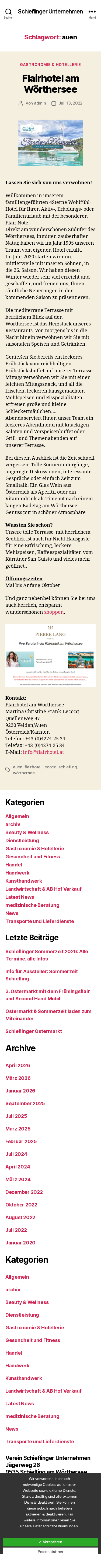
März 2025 (18, 1129)
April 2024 (17, 1167)
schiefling (67, 766)
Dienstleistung (22, 840)
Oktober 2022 (21, 1205)
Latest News (19, 897)
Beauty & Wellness (26, 832)
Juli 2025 (16, 1116)
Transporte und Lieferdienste (39, 921)
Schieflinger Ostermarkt (33, 1031)
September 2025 (25, 1103)
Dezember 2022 (24, 1192)
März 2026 (18, 1078)
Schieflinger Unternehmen (50, 11)
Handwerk (17, 873)
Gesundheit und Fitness (32, 856)
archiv (12, 824)
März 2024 (18, 1179)
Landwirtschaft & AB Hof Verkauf (43, 889)
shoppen (54, 612)
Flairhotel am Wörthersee (50, 83)
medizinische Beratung (32, 905)
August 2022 (20, 1217)
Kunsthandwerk (23, 881)
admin (40, 103)
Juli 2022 (16, 1230)
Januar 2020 (20, 1243)
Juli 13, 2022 (71, 103)
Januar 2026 (20, 1091)
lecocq (49, 766)
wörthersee (23, 772)
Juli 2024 (16, 1154)
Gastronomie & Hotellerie (50, 64)
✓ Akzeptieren (50, 1542)
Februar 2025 (21, 1141)
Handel (13, 865)
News (11, 913)
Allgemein (17, 816)
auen (17, 766)
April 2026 (17, 1065)
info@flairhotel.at (43, 752)
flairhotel (33, 766)
